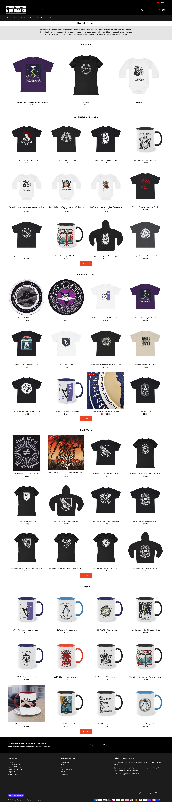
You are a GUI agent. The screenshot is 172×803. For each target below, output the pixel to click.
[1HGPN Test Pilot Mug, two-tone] (105, 609)
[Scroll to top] (168, 798)
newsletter (64, 774)
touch (138, 774)
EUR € (162, 2)
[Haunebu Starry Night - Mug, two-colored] (145, 609)
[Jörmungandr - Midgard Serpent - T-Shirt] (145, 235)
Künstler (37, 17)
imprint (10, 762)
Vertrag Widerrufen (15, 767)
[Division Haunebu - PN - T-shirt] (145, 344)
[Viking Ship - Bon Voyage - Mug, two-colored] (66, 235)
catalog (17, 17)
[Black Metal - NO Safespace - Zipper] (145, 547)
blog (62, 767)
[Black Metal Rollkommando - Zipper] (66, 500)
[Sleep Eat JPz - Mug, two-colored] (105, 703)
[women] (86, 75)
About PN (48, 17)
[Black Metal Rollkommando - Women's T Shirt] (26, 547)
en (155, 2)
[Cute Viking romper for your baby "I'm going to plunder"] (105, 186)
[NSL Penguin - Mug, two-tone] (66, 609)
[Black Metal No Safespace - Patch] (26, 452)
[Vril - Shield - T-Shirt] (66, 344)
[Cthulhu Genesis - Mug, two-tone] (26, 703)
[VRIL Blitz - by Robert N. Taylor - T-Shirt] (26, 390)
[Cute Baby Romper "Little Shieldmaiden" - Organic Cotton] (66, 186)
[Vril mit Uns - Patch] (66, 297)
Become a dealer (66, 769)
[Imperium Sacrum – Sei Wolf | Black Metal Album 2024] (66, 452)
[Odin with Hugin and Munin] (66, 139)
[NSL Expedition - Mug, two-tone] (145, 703)
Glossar (63, 776)
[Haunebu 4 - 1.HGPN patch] (26, 297)
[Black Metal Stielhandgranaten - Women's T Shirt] (66, 547)
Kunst (91, 30)
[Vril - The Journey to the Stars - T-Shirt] (105, 297)
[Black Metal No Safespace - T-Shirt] (145, 500)
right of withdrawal (14, 764)
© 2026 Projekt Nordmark (17, 800)
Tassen (86, 586)
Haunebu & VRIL (86, 274)
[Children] (139, 75)
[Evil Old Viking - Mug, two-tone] (145, 139)
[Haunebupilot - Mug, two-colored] (66, 703)
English (140, 793)
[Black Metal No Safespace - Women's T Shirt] (145, 452)
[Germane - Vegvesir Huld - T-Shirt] (26, 139)
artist (63, 772)
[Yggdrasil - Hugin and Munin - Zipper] (105, 235)
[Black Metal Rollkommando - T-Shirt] (105, 452)
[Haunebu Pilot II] (145, 390)
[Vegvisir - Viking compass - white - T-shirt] (26, 235)
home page (65, 762)
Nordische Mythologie (86, 117)
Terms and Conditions (15, 769)
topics (26, 17)
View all (86, 263)
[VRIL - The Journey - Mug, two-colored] (66, 390)
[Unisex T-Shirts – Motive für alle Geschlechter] (33, 75)
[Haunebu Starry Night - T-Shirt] (145, 297)
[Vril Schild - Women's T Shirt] (26, 500)
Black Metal (86, 430)
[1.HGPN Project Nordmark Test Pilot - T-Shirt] (105, 344)
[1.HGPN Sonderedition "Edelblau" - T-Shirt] (105, 390)
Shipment (11, 772)
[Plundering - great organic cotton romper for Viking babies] (26, 186)
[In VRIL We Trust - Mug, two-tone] (26, 656)
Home (9, 17)
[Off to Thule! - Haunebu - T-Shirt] (26, 344)
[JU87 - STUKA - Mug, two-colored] (66, 656)
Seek (62, 764)
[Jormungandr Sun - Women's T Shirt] (105, 547)
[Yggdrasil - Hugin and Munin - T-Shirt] (105, 139)
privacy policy (13, 774)
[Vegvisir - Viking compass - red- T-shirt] (145, 186)
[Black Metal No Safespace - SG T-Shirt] (105, 500)
